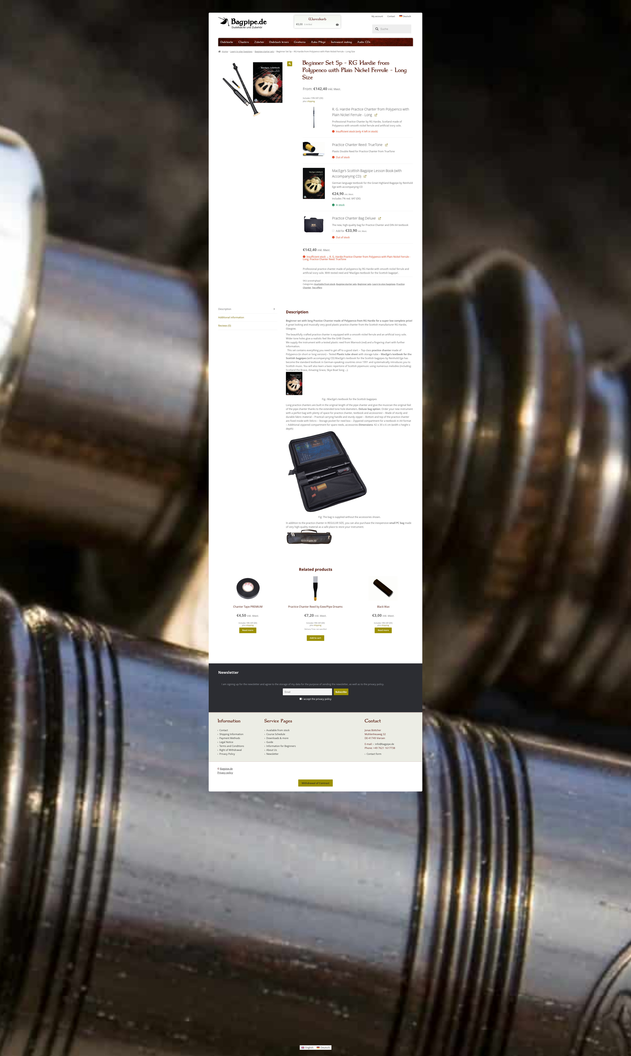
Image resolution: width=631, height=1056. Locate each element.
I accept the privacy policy (316, 699)
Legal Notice (226, 742)
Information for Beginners (281, 746)
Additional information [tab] (231, 317)
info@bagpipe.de (384, 744)
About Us (271, 750)
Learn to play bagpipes (241, 51)
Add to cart (315, 637)
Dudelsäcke (227, 42)
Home (225, 51)
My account (377, 16)
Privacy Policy (227, 753)
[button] (289, 63)
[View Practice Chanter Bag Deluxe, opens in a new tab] (379, 218)
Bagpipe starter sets (264, 51)
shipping (311, 101)
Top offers (317, 287)
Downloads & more (277, 738)
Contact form (374, 753)
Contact (391, 16)
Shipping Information (231, 734)
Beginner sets (364, 284)
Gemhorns (300, 42)
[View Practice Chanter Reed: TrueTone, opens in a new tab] (386, 145)
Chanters (243, 42)
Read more (247, 630)
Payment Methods (229, 738)
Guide (269, 742)
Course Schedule (275, 734)
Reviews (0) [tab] (224, 325)
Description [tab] (224, 309)
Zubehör (259, 42)
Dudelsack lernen (279, 42)
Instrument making (341, 42)
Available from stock (324, 284)
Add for (351, 230)
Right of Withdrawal (230, 750)
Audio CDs (363, 42)
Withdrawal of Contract (315, 783)
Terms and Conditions (231, 746)
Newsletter (272, 753)
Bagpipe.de (226, 768)
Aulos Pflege (318, 42)
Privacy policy (225, 772)
